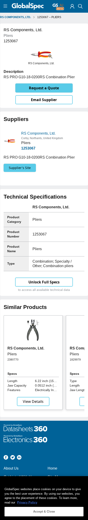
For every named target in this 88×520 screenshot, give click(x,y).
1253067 (28, 148)
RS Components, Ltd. (38, 133)
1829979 (75, 359)
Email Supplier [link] (44, 99)
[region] (44, 498)
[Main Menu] (6, 6)
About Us (11, 468)
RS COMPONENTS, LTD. (15, 17)
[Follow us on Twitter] (12, 458)
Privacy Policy (27, 502)
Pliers (12, 354)
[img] (72, 6)
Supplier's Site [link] (20, 168)
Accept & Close (44, 511)
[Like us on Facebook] (6, 458)
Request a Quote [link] (44, 87)
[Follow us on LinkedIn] (19, 458)
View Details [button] (33, 401)
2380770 (13, 359)
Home (52, 468)
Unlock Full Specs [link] (44, 282)
